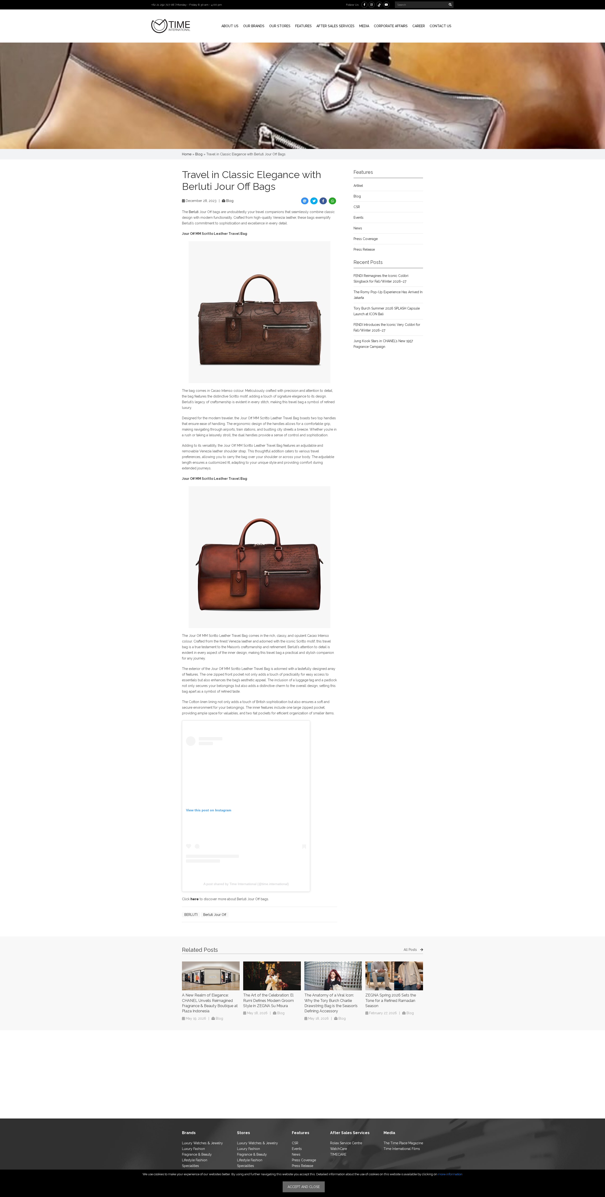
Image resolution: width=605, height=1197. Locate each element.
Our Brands (253, 26)
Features (303, 26)
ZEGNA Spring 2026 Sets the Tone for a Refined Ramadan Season (390, 1000)
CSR (357, 207)
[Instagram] (371, 5)
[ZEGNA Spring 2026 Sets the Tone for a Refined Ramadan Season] (394, 975)
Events (358, 217)
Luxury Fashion (193, 1149)
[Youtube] (386, 5)
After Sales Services (335, 26)
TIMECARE (338, 1154)
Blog (199, 154)
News (358, 228)
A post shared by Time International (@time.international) (246, 884)
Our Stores (279, 26)
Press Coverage (366, 239)
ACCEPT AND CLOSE (304, 1187)
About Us (229, 26)
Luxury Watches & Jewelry (202, 1143)
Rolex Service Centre (346, 1143)
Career (418, 26)
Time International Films (402, 1149)
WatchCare (338, 1149)
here (194, 899)
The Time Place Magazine (403, 1143)
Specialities (190, 1166)
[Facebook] (364, 5)
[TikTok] (379, 5)
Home (186, 154)
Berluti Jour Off (214, 915)
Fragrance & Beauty (197, 1154)
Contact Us (440, 26)
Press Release (364, 249)
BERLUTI (191, 915)
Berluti (194, 212)
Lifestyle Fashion (194, 1160)
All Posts (411, 950)
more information (450, 1174)
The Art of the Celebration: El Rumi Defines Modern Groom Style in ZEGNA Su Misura (268, 1000)
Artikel (358, 186)
